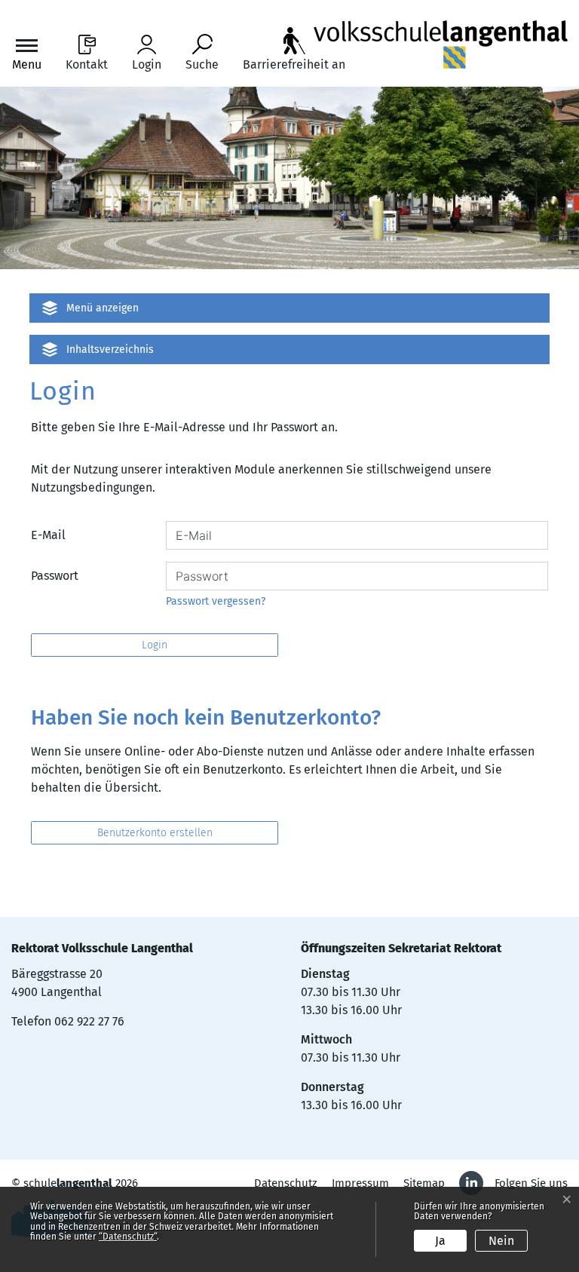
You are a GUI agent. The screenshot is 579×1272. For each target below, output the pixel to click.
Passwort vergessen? (215, 601)
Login (154, 645)
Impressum (360, 1183)
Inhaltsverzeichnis (110, 349)
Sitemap (424, 1183)
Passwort (54, 576)
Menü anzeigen (102, 308)
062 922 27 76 (89, 1021)
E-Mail (48, 535)
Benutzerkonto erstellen (155, 832)
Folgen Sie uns (531, 1183)
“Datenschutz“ (128, 1236)
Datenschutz (285, 1183)
